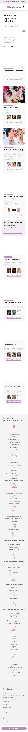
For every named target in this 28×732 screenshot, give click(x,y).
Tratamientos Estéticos (8, 42)
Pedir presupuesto (14, 728)
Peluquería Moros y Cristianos (10, 39)
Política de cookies (7, 707)
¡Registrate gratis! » (14, 3)
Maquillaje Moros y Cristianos (10, 35)
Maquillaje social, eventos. (9, 37)
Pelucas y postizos (8, 40)
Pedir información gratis (14, 79)
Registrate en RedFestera (12, 232)
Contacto (5, 709)
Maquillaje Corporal (17, 40)
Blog (3, 718)
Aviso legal (5, 704)
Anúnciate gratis (6, 721)
